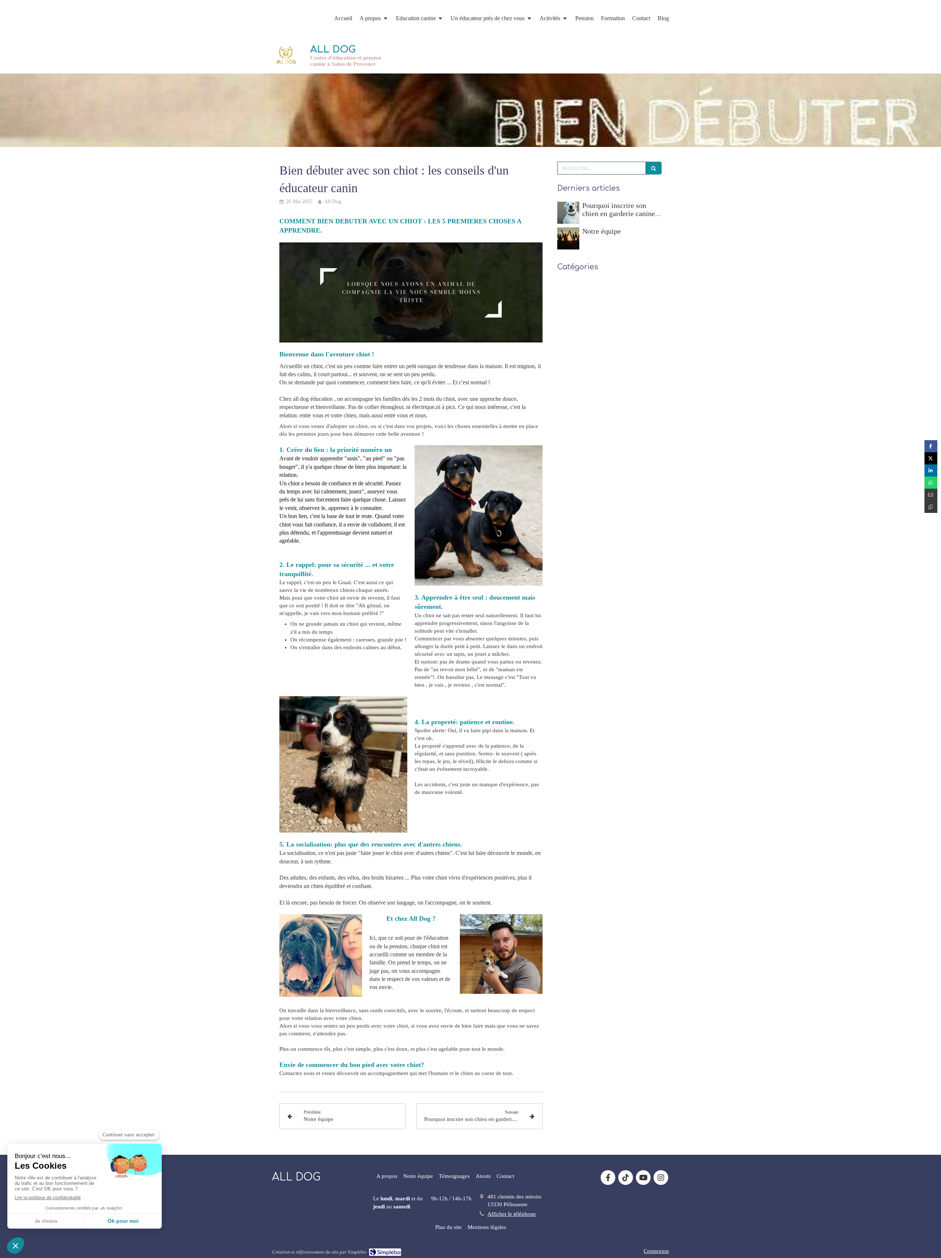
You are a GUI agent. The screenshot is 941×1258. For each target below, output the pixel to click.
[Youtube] (643, 1177)
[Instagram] (661, 1177)
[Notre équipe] (568, 238)
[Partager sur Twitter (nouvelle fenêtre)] (930, 458)
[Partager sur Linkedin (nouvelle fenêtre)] (930, 470)
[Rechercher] (653, 168)
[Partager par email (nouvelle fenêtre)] (930, 495)
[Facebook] (608, 1177)
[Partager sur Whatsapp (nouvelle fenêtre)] (930, 483)
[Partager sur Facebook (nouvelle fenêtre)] (930, 446)
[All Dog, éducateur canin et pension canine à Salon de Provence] (286, 55)
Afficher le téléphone (511, 1214)
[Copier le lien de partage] (930, 507)
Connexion (656, 1251)
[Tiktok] (625, 1177)
